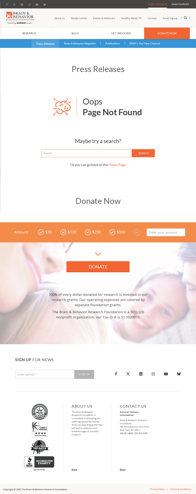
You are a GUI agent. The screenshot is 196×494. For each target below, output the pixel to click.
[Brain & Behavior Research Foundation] (19, 18)
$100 (72, 232)
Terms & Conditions (180, 489)
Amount (21, 232)
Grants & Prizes (180, 4)
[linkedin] (141, 374)
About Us (59, 18)
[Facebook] (8, 3)
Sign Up (84, 374)
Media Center (79, 18)
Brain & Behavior (157, 4)
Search (143, 153)
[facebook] (116, 374)
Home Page (117, 165)
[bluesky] (176, 374)
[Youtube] (37, 3)
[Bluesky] (44, 3)
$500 (121, 232)
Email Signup (170, 18)
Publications (112, 43)
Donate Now (167, 33)
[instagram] (153, 374)
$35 (48, 232)
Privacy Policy (157, 489)
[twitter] (128, 374)
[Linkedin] (21, 3)
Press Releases (45, 43)
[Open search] (185, 18)
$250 (96, 232)
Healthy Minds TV (131, 18)
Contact (152, 18)
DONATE (98, 266)
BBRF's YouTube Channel (145, 43)
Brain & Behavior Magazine (80, 43)
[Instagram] (29, 3)
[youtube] (165, 374)
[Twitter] (14, 3)
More (74, 469)
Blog (75, 33)
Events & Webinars (104, 18)
